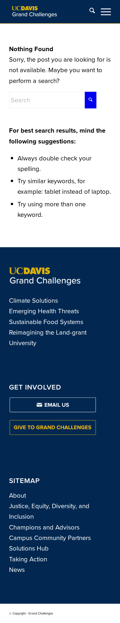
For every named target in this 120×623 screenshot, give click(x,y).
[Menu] (103, 11)
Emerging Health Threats (44, 311)
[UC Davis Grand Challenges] (50, 11)
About (17, 495)
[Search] (89, 11)
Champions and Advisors (44, 527)
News (17, 569)
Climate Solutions (33, 300)
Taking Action (28, 559)
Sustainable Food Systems (46, 322)
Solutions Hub (29, 548)
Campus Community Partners (50, 538)
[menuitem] (89, 11)
